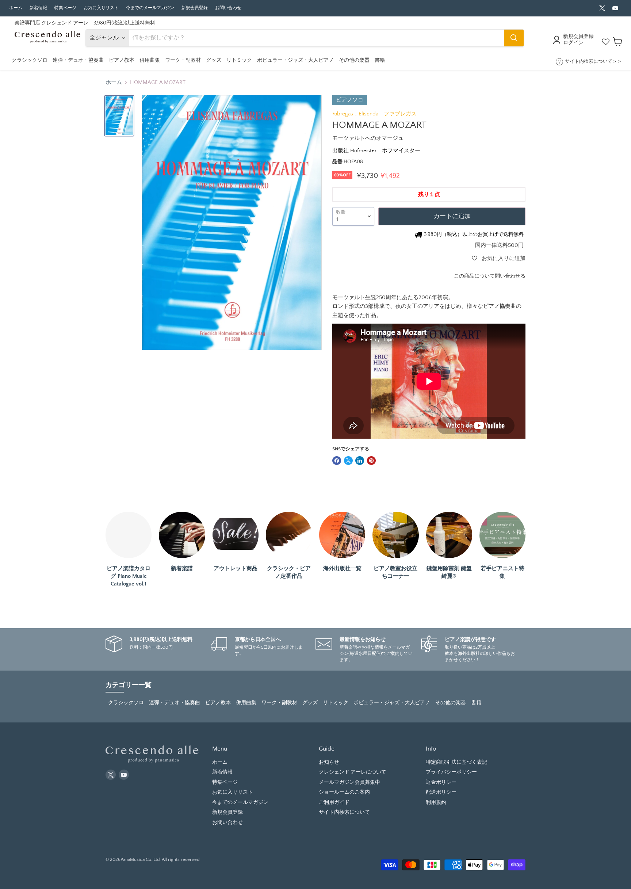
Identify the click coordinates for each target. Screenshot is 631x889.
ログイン (573, 43)
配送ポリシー (441, 792)
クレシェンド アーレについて (352, 772)
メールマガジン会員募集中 (349, 782)
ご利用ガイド (334, 802)
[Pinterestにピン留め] (371, 460)
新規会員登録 (194, 7)
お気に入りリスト (101, 7)
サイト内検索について (344, 812)
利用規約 (436, 802)
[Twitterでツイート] (348, 460)
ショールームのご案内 (344, 792)
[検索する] (514, 38)
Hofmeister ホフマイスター (385, 151)
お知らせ (329, 762)
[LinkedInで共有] (359, 460)
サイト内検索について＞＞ (593, 61)
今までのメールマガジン (150, 7)
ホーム (15, 7)
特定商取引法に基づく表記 (456, 762)
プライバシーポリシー (451, 772)
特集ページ (65, 7)
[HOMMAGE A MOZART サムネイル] (119, 116)
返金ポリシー (441, 782)
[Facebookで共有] (336, 460)
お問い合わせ (228, 7)
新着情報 (38, 7)
